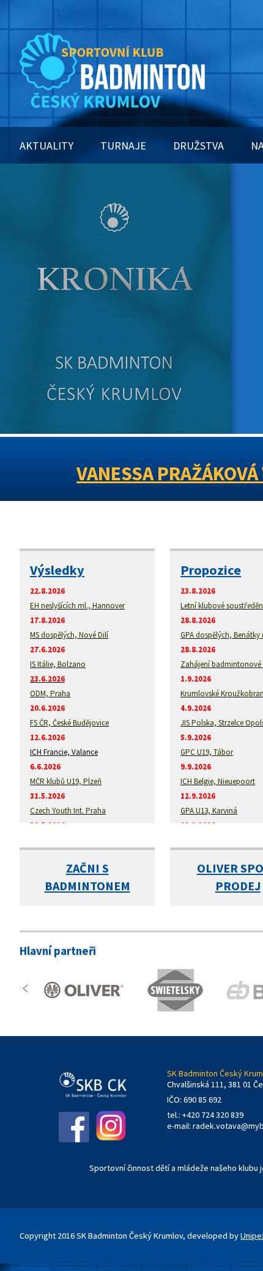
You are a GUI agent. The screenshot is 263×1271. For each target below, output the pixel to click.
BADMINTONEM (87, 885)
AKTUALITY (46, 146)
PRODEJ (238, 885)
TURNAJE (123, 146)
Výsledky (57, 569)
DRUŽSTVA (198, 146)
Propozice (210, 569)
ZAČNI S (87, 868)
